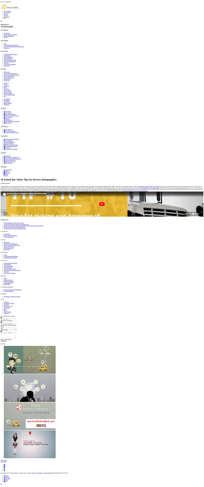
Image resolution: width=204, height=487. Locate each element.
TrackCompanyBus (9, 281)
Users (5, 43)
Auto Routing (7, 55)
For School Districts (9, 36)
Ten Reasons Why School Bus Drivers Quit (15, 228)
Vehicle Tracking (8, 280)
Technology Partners (9, 303)
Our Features (7, 12)
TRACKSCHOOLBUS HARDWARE (14, 46)
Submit (3, 341)
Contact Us (6, 17)
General (7, 118)
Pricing (5, 14)
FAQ (5, 96)
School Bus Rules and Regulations (12, 289)
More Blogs (4, 460)
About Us (6, 83)
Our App (6, 15)
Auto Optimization (8, 57)
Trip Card (6, 63)
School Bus (9, 123)
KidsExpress (7, 284)
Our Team (6, 89)
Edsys (5, 278)
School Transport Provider (10, 34)
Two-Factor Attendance (10, 64)
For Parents (8, 111)
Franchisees (7, 307)
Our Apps (3, 152)
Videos (7, 171)
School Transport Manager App (12, 75)
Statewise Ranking (8, 291)
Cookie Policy (39, 473)
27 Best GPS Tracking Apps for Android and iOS (16, 224)
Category (3, 108)
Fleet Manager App (9, 77)
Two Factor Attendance (10, 273)
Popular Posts (4, 219)
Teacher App (7, 79)
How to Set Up (7, 92)
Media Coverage (8, 93)
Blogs (5, 87)
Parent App (6, 72)
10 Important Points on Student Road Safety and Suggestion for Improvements (23, 225)
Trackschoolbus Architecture (11, 45)
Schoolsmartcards (8, 283)
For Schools (7, 33)
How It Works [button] (7, 11)
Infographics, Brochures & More (12, 296)
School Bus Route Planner (10, 54)
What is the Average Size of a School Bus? (14, 227)
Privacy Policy (31, 473)
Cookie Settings (47, 473)
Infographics (9, 120)
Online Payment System (10, 60)
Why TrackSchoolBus (9, 94)
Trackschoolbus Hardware (10, 257)
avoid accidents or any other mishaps (150, 188)
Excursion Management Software (12, 270)
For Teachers (9, 117)
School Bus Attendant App (10, 73)
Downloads (3, 166)
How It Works (7, 90)
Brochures (7, 172)
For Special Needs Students (12, 121)
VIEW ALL (7, 66)
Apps (6, 175)
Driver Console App (9, 76)
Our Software (4, 126)
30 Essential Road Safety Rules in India (14, 223)
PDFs (6, 174)
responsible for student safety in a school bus (149, 186)
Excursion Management (10, 61)
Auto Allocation (8, 58)
